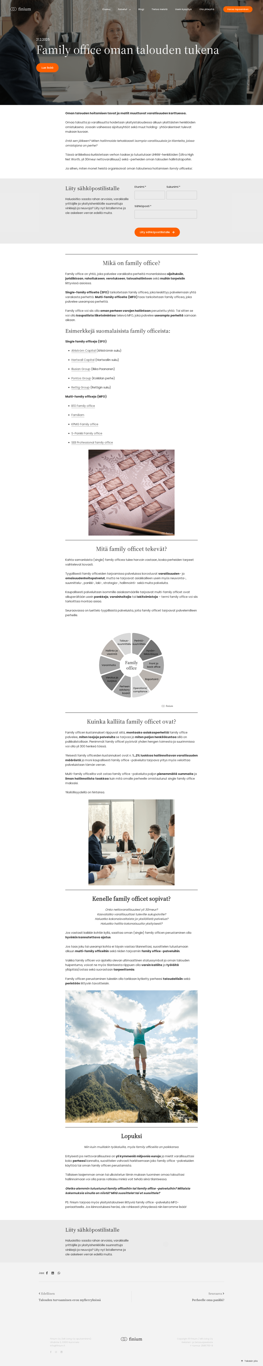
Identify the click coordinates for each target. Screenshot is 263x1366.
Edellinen (48, 1293)
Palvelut (122, 9)
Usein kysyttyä (183, 9)
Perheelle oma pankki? (208, 1300)
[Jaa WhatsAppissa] (59, 1273)
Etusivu (106, 9)
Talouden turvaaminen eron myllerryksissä (70, 1300)
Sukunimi (173, 187)
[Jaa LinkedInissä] (52, 1273)
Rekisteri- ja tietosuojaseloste (197, 1342)
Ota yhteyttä (206, 9)
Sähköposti (143, 206)
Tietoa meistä (160, 9)
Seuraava (215, 1293)
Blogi (141, 9)
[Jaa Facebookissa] (47, 1273)
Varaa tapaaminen (238, 9)
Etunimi (140, 187)
